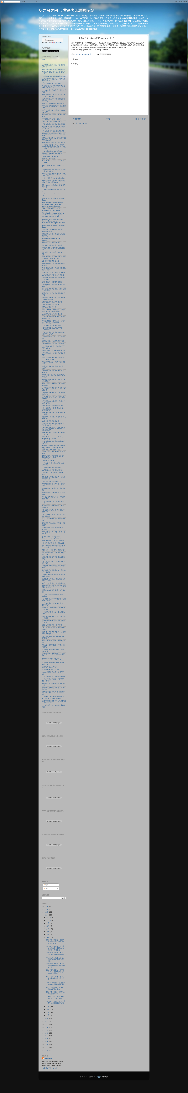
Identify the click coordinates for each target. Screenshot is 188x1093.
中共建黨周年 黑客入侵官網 (51, 119)
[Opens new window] (97, 54)
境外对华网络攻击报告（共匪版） (53, 405)
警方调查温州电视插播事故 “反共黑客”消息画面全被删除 (53, 181)
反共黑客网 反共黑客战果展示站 (66, 10)
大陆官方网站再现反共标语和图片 (53, 676)
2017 (47, 1036)
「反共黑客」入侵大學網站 (51, 467)
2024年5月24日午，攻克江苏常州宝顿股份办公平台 (55, 953)
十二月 (48, 917)
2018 (47, 1033)
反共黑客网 (48, 1058)
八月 (48, 929)
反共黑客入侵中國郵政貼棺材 (52, 121)
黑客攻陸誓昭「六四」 (50, 307)
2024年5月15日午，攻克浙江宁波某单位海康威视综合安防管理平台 (55, 971)
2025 (47, 912)
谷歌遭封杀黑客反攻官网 (50, 304)
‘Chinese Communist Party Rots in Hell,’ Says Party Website (53, 697)
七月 (48, 932)
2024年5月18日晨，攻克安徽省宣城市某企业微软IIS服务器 (55, 965)
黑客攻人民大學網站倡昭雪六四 (53, 341)
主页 (108, 119)
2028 (47, 906)
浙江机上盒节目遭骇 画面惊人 (53, 245)
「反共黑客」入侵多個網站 (51, 83)
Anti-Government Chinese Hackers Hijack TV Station (51, 209)
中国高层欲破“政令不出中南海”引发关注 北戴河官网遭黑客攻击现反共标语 (54, 146)
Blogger (98, 1077)
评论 (46, 888)
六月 (48, 934)
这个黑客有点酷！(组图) (50, 669)
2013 (47, 1047)
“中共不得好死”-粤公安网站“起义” (53, 543)
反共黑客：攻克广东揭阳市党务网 (53, 272)
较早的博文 (140, 119)
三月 (48, 1009)
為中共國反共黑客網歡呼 (50, 421)
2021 (47, 1024)
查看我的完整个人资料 (50, 1068)
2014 (47, 1044)
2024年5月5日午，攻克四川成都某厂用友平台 (55, 988)
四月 (48, 1007)
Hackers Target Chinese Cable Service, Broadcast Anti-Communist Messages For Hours (53, 220)
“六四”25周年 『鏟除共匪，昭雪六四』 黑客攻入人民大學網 (53, 310)
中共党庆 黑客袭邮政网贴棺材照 (53, 103)
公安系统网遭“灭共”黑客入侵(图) (53, 540)
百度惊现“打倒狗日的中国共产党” (53, 550)
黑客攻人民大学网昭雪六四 (51, 325)
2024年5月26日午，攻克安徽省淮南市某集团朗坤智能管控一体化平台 (55, 948)
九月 (48, 926)
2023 (47, 1019)
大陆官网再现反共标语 (50, 667)
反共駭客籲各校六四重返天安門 (53, 343)
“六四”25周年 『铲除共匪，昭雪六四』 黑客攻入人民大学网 (53, 322)
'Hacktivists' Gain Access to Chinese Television (51, 157)
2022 (47, 1022)
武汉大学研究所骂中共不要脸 (52, 625)
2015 (47, 1041)
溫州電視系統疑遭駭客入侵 (51, 243)
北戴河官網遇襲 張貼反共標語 (52, 151)
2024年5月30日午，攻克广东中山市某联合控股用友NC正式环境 (55, 941)
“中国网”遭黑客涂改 (49, 460)
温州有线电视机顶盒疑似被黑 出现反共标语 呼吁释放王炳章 (54, 257)
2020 (47, 1027)
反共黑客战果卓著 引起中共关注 (53, 275)
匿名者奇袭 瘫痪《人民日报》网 (53, 142)
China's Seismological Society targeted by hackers (52, 438)
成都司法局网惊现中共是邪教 (52, 302)
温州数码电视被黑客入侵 (50, 261)
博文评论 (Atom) (81, 123)
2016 (47, 1039)
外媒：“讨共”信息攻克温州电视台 (53, 178)
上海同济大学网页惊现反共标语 (53, 470)
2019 (47, 1030)
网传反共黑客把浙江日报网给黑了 (53, 69)
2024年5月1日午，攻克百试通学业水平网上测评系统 (55, 1002)
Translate (58, 43)
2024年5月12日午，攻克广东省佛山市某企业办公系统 (55, 978)
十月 (48, 923)
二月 (48, 1012)
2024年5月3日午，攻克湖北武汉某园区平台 (55, 993)
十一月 (48, 920)
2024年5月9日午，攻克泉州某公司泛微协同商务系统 (55, 983)
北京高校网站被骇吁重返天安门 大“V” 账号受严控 (53, 358)
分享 (43, 59)
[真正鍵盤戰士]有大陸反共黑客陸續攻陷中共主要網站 (53, 457)
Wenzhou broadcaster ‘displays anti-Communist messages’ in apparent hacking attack (53, 214)
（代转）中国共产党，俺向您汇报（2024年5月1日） (55, 997)
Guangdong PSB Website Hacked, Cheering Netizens (51, 537)
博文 (46, 885)
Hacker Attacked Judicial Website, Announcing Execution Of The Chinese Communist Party (53, 447)
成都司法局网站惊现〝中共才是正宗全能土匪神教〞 (53, 298)
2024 (47, 915)
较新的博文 (76, 119)
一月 (48, 1015)
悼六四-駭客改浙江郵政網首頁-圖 (53, 350)
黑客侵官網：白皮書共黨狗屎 (52, 282)
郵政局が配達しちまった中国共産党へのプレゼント (53, 95)
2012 (47, 1050)
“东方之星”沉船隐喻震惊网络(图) (53, 131)
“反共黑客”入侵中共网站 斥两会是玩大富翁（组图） (53, 86)
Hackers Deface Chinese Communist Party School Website (53, 659)
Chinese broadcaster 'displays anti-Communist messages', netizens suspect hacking (52, 204)
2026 (47, 909)
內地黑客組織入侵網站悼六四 (52, 314)
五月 (48, 937)
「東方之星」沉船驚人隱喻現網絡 (53, 124)
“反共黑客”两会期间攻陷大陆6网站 (54, 76)
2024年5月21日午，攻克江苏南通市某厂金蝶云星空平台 (55, 959)
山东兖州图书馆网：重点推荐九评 (53, 583)
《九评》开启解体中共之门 (51, 481)
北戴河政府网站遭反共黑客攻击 (53, 154)
